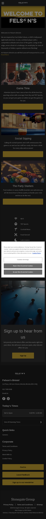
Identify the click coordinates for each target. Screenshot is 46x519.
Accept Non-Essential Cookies (23, 272)
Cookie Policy (36, 253)
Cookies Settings (23, 259)
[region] (23, 259)
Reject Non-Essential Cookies (23, 266)
